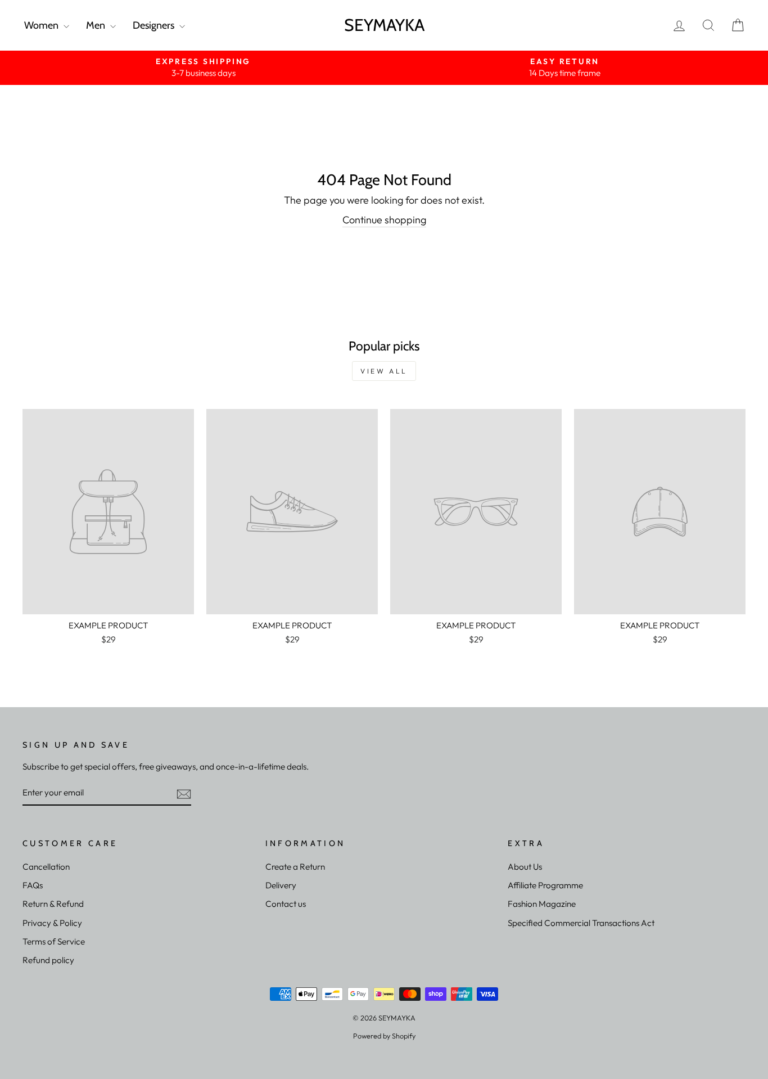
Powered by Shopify (384, 1035)
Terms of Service (53, 941)
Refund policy (48, 960)
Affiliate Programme (545, 885)
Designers (155, 25)
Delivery (280, 885)
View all (384, 371)
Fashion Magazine (542, 903)
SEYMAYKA (384, 25)
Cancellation (46, 866)
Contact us (285, 903)
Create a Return (295, 866)
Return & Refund (53, 903)
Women (42, 25)
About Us (525, 866)
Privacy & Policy (52, 923)
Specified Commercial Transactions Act (581, 923)
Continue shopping (384, 219)
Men (96, 25)
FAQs (32, 885)
